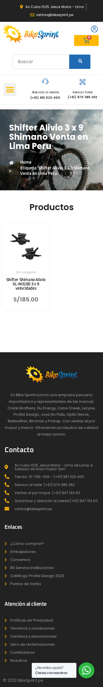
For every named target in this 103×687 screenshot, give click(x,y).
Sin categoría (26, 272)
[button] (9, 89)
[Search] (79, 62)
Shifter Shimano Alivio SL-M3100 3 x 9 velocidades (25, 284)
